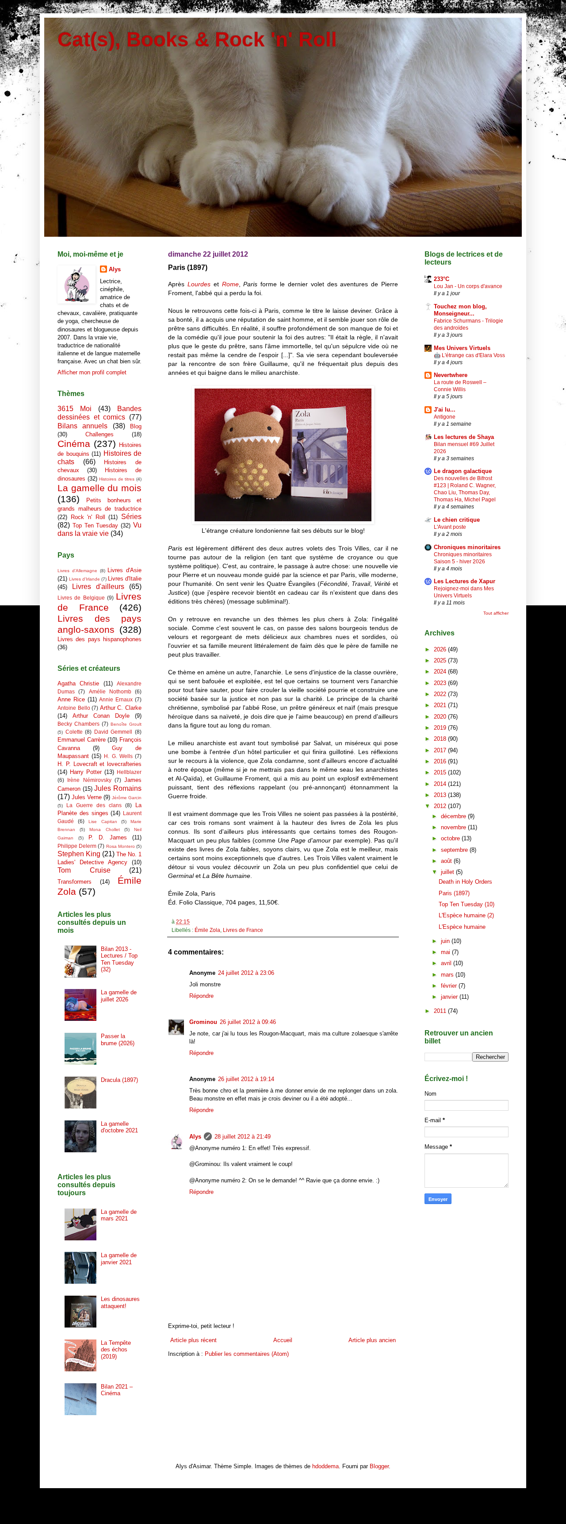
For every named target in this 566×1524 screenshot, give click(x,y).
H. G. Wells (118, 756)
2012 (441, 806)
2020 (441, 716)
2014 (441, 784)
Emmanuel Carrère (81, 739)
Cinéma (73, 444)
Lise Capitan (102, 821)
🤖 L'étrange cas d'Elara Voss (469, 355)
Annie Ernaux (116, 699)
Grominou (203, 1022)
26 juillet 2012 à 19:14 (246, 1079)
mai (446, 952)
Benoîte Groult (126, 724)
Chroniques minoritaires (467, 547)
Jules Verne (87, 797)
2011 (441, 1011)
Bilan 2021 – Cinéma (117, 1390)
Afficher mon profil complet (91, 372)
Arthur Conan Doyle (101, 715)
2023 (441, 683)
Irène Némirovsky (89, 780)
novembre (454, 827)
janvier (450, 996)
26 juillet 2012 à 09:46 (248, 1022)
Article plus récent (193, 1340)
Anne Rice (71, 699)
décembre (454, 816)
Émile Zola (207, 930)
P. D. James (107, 837)
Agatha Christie (78, 683)
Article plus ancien (372, 1340)
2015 (441, 772)
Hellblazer (129, 772)
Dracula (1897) (119, 1080)
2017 (441, 750)
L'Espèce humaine (462, 927)
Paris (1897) (454, 893)
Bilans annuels (82, 426)
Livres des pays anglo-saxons (99, 624)
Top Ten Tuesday (96, 525)
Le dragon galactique (463, 471)
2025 (441, 660)
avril (447, 963)
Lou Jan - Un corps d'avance (468, 286)
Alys (195, 1136)
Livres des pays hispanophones (99, 639)
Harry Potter (86, 772)
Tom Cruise (84, 870)
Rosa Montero (120, 846)
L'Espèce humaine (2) (466, 915)
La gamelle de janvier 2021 (119, 1259)
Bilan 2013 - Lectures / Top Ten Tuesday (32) (119, 959)
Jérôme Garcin (127, 797)
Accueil (282, 1340)
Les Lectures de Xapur (464, 581)
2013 (441, 795)
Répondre (201, 996)
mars (448, 974)
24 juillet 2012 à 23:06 (246, 973)
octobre (451, 838)
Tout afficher (496, 613)
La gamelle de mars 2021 (119, 1215)
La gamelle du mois (99, 488)
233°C (441, 279)
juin (446, 941)
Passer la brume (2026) (117, 1040)
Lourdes (198, 284)
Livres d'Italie (125, 578)
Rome (230, 284)
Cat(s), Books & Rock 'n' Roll (197, 39)
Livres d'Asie (124, 570)
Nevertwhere (450, 375)
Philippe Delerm (76, 846)
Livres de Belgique (81, 597)
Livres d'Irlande (84, 579)
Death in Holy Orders (465, 881)
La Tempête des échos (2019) (116, 1349)
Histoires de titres (116, 479)
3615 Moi (74, 408)
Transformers (74, 881)
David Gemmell (113, 732)
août (447, 861)
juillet (448, 872)
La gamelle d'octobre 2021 (119, 1127)
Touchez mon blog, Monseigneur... (460, 310)
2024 (441, 671)
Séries (131, 516)
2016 (441, 761)
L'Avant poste (450, 527)
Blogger (379, 1466)
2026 (441, 649)
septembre (455, 850)
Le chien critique (457, 519)
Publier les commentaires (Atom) (247, 1354)
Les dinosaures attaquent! (120, 1302)
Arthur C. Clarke (121, 707)
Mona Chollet (104, 829)
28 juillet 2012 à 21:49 (242, 1136)
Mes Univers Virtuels (462, 348)
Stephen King (78, 854)
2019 (441, 727)
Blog (136, 426)
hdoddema (325, 1466)
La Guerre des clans (94, 805)
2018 (441, 738)
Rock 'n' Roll (88, 517)
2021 (441, 705)
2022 (441, 694)
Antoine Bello (73, 708)
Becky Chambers (78, 724)
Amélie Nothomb (110, 691)
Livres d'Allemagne (77, 570)
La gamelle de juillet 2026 (119, 996)
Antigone (444, 417)
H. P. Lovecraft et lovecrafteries (99, 764)
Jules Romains (118, 788)
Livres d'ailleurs (98, 586)
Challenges (99, 434)
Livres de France (243, 930)
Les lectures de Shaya (464, 437)
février (450, 985)
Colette (74, 732)
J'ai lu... (444, 409)
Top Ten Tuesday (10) (466, 904)
